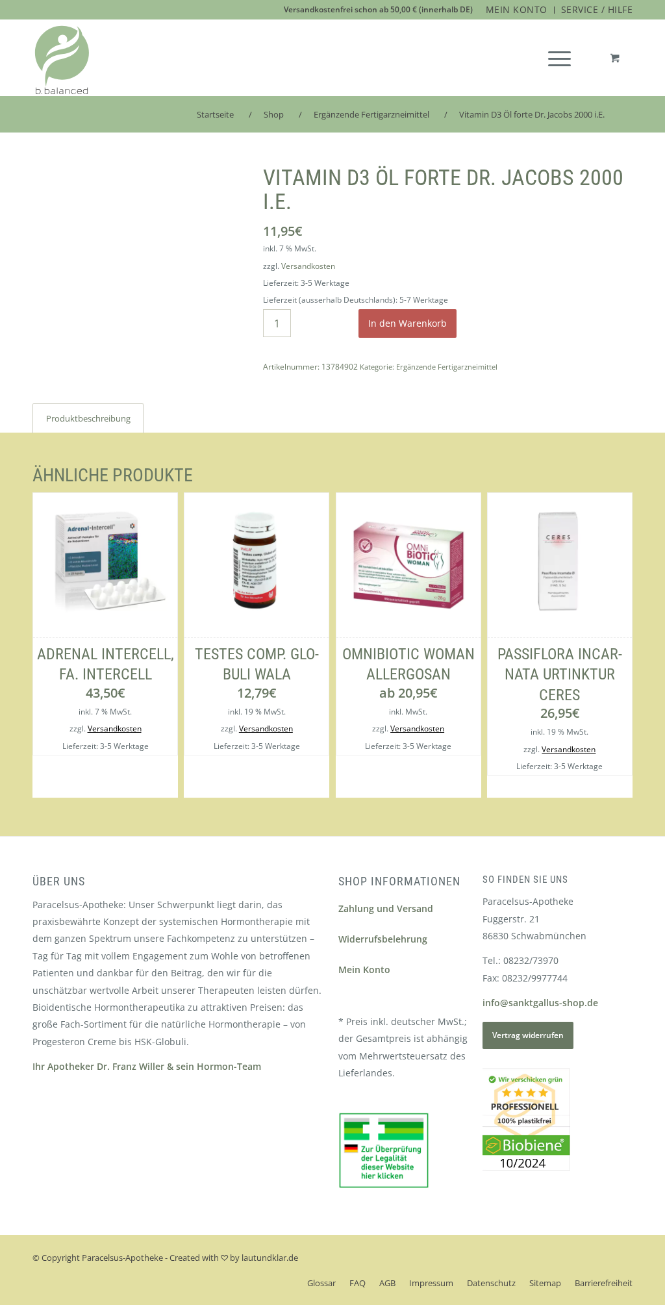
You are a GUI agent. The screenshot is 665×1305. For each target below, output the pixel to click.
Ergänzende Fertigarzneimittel (446, 367)
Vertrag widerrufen (528, 1035)
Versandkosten (308, 266)
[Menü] (559, 57)
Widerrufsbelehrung (382, 939)
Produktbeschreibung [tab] (88, 418)
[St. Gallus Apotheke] (62, 60)
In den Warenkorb (407, 323)
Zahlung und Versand (385, 908)
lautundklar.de (270, 1257)
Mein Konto (364, 969)
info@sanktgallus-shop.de (540, 1002)
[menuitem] (517, 10)
